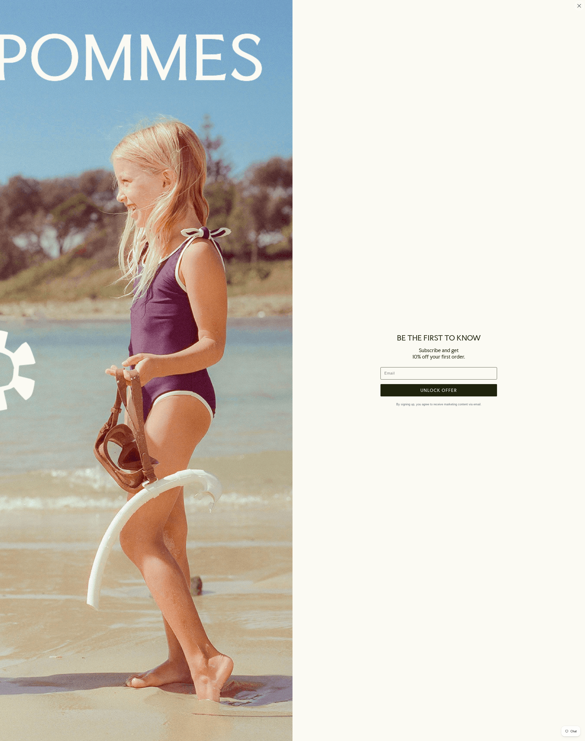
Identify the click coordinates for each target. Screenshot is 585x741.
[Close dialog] (579, 6)
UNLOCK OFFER (438, 390)
